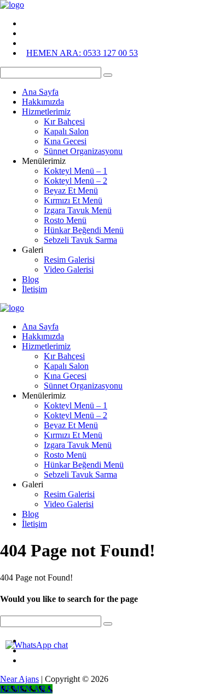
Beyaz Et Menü (71, 190)
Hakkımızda (43, 101)
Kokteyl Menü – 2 (75, 180)
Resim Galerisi (69, 259)
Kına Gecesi (65, 141)
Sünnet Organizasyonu (83, 151)
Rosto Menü (65, 220)
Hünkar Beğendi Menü (84, 230)
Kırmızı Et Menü (73, 200)
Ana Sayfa (40, 91)
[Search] (107, 75)
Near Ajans (19, 679)
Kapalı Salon (66, 131)
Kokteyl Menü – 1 (75, 170)
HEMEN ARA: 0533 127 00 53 (82, 53)
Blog (30, 279)
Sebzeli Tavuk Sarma (80, 239)
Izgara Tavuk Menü (78, 210)
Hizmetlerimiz (46, 111)
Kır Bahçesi (64, 121)
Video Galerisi (69, 269)
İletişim (34, 289)
